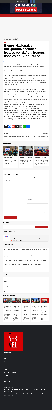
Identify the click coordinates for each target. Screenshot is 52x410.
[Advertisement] (26, 26)
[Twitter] (29, 1)
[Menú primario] (4, 15)
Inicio (5, 355)
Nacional (6, 281)
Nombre (6, 198)
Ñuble (5, 284)
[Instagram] (34, 1)
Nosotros (6, 375)
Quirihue (6, 59)
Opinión (6, 286)
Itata (5, 279)
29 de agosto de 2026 (43, 163)
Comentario (7, 180)
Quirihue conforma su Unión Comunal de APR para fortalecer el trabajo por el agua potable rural (25, 260)
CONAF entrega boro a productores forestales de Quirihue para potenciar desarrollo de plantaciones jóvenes (23, 265)
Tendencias (6, 291)
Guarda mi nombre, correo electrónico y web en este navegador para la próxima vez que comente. (25, 212)
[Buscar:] (19, 227)
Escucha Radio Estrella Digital (10, 372)
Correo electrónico (30, 198)
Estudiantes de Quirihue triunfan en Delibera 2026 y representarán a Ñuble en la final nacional (25, 270)
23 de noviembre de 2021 (14, 59)
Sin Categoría (7, 289)
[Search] (48, 15)
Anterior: (14, 136)
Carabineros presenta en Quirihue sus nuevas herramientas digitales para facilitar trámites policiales (26, 160)
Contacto (6, 378)
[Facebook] (31, 1)
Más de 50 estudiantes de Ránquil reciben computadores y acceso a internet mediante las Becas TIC (10, 160)
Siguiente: (37, 135)
